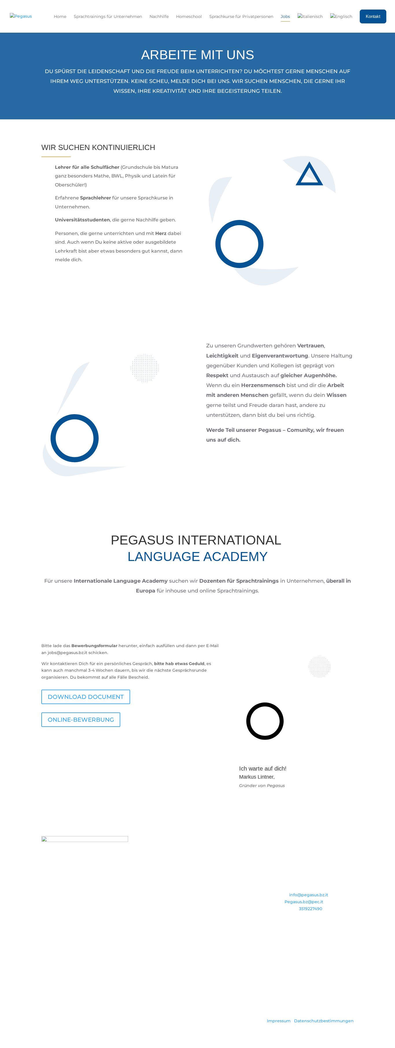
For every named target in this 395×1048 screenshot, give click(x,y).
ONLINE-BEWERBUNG (81, 719)
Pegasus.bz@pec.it (304, 901)
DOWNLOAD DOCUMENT (86, 696)
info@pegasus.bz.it (308, 894)
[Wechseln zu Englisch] (341, 23)
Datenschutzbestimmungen (324, 1020)
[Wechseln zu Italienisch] (310, 23)
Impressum (279, 1020)
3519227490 (310, 908)
